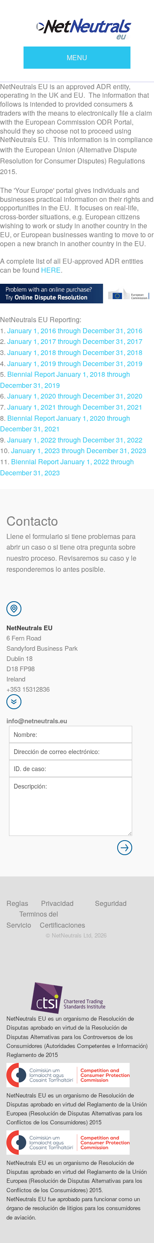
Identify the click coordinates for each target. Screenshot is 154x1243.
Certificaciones (62, 925)
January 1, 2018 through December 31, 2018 (74, 352)
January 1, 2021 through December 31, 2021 (74, 407)
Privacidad (57, 903)
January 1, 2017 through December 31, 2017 (74, 341)
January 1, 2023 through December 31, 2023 (78, 450)
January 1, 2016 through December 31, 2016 (74, 330)
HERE (51, 270)
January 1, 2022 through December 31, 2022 (74, 440)
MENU (77, 57)
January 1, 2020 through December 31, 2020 (74, 396)
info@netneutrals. (33, 720)
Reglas (17, 903)
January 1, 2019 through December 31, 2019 (74, 363)
